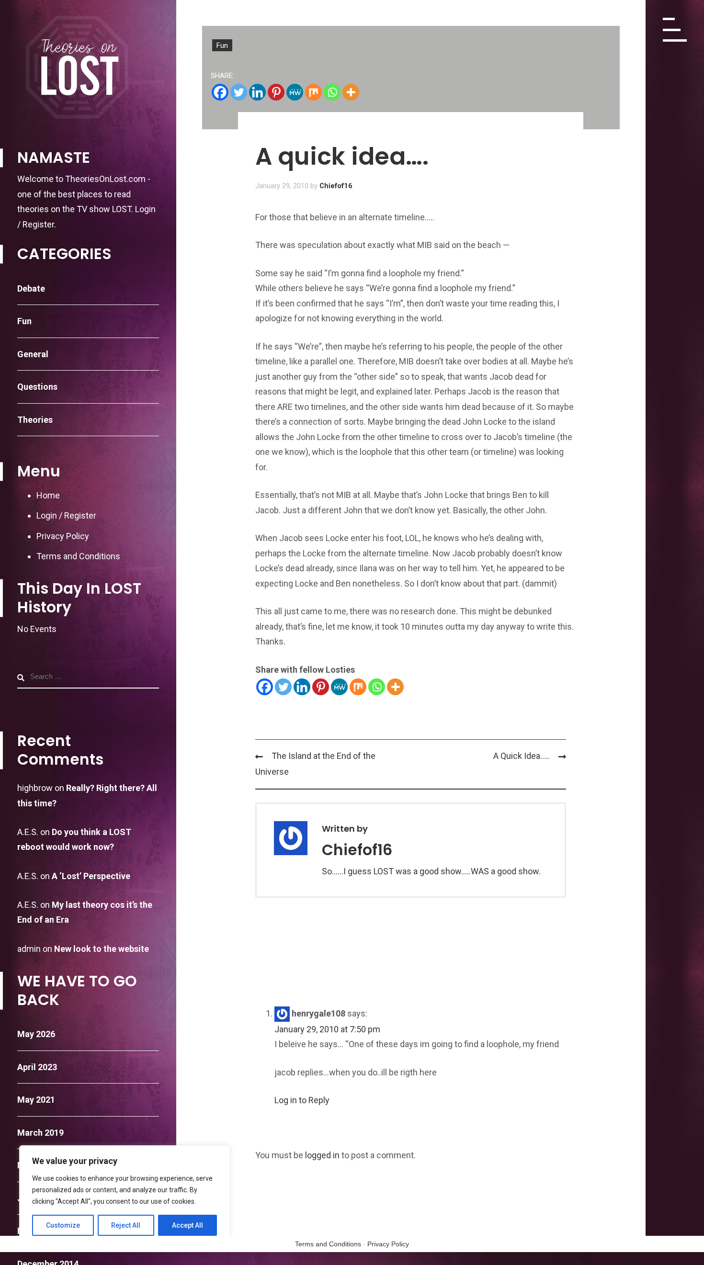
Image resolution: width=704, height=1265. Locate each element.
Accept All (187, 1225)
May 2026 (36, 1034)
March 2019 (40, 1133)
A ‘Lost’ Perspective (91, 876)
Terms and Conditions (78, 556)
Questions (37, 387)
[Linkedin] (257, 92)
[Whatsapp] (332, 92)
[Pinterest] (276, 92)
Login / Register (66, 515)
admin (29, 949)
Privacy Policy (62, 536)
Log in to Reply (301, 1100)
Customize (63, 1225)
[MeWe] (294, 92)
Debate (31, 288)
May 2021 (36, 1100)
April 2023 (37, 1067)
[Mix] (313, 92)
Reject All (125, 1225)
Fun (24, 321)
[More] (350, 92)
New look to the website (101, 949)
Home (48, 495)
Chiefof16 (335, 185)
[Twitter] (238, 92)
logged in (322, 1155)
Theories (35, 420)
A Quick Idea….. (521, 756)
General (32, 354)
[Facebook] (220, 92)
